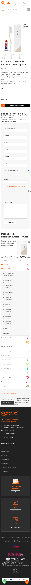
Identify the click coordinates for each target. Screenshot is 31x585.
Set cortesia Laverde (7, 309)
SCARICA (15, 492)
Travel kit (5, 328)
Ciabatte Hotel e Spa (5, 342)
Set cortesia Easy (6, 314)
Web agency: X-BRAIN (23, 541)
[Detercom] (5, 3)
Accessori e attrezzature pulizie (7, 381)
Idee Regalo (3, 386)
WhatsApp (30, 173)
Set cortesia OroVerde (7, 290)
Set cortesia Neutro (7, 318)
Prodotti (5, 264)
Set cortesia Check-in (7, 299)
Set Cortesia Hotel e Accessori (8, 268)
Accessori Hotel (6, 330)
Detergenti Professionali (6, 377)
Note (2, 88)
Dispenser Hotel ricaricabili (8, 273)
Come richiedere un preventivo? (9, 467)
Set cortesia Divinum (7, 311)
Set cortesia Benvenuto (7, 323)
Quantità (4, 99)
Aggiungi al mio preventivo (17, 105)
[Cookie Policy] (27, 582)
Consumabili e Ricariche (6, 373)
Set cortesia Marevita (7, 306)
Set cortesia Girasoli (7, 316)
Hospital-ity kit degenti (7, 326)
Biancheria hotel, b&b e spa (7, 346)
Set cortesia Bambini (7, 280)
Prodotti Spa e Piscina (5, 359)
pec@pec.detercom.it (9, 433)
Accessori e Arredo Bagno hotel (7, 351)
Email (29, 170)
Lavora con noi (4, 471)
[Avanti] (28, 39)
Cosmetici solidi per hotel (8, 275)
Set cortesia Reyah (6, 304)
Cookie (11, 541)
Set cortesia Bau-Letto (7, 282)
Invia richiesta (10, 222)
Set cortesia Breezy (7, 321)
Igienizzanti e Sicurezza (6, 368)
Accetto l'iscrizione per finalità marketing (29, 195)
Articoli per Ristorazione (6, 364)
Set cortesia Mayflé (7, 302)
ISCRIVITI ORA (8, 403)
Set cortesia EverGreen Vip (8, 292)
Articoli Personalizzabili (6, 337)
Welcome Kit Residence (8, 285)
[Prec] (2, 39)
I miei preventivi (5, 459)
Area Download (5, 451)
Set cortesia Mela (6, 287)
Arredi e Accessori (5, 355)
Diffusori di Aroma (6, 333)
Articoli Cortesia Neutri (7, 278)
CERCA (28, 9)
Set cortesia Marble (7, 297)
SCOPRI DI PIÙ (15, 511)
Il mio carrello (4, 455)
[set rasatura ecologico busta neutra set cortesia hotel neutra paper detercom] (23, 247)
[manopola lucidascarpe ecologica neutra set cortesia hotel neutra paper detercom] (8, 247)
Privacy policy (4, 463)
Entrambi (30, 175)
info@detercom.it (8, 437)
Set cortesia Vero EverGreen (8, 294)
